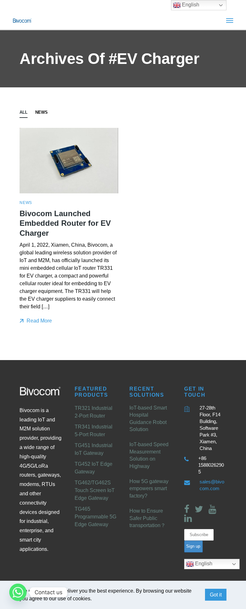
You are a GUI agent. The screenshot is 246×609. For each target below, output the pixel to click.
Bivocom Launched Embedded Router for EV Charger (65, 223)
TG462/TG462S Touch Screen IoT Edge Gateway (95, 490)
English (203, 563)
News (41, 112)
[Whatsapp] (18, 592)
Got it (216, 594)
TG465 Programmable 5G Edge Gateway (95, 516)
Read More (38, 320)
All (24, 112)
